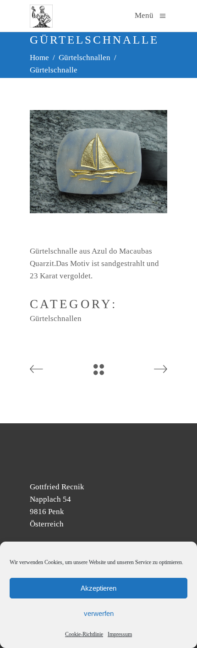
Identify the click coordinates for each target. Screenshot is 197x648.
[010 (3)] (98, 161)
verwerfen (99, 613)
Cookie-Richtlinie (84, 634)
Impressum (120, 634)
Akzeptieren (98, 588)
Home (39, 57)
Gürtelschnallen (84, 57)
